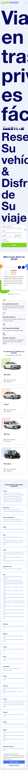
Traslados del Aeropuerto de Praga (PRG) (12, 568)
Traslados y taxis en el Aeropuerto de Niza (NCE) (14, 701)
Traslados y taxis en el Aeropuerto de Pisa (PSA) (14, 600)
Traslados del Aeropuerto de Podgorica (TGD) (13, 511)
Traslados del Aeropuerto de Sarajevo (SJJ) (13, 519)
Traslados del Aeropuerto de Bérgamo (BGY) (13, 581)
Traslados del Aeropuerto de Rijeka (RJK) (12, 501)
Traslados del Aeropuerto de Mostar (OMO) (13, 521)
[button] (14, 227)
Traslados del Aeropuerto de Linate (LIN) (12, 580)
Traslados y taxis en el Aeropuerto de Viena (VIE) (14, 552)
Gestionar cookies (14, 765)
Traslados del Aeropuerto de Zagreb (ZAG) (12, 500)
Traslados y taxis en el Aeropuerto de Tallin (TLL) (14, 724)
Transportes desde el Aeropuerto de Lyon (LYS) (13, 702)
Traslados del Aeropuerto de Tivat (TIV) (12, 509)
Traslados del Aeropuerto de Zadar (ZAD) (12, 498)
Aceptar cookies (14, 762)
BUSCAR (14, 245)
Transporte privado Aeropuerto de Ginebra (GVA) (14, 540)
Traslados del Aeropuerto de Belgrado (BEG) (13, 529)
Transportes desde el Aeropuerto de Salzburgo (13, 560)
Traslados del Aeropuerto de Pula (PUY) (12, 493)
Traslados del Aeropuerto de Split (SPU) (12, 496)
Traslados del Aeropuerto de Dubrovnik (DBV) (13, 494)
